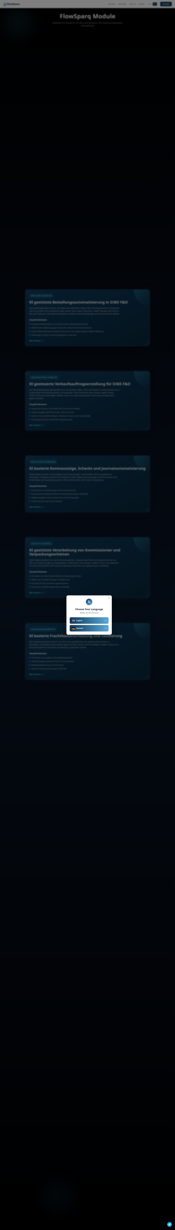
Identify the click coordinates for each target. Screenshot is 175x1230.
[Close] (109, 598)
